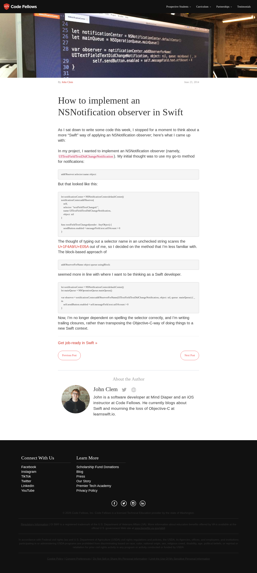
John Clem (67, 82)
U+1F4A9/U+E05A (73, 247)
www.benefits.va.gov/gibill (150, 528)
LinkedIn (27, 486)
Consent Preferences (78, 558)
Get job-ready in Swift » (77, 343)
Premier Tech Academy (93, 486)
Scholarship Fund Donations (97, 467)
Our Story (83, 481)
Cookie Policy (55, 558)
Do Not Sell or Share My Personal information (120, 558)
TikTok (26, 476)
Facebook (28, 467)
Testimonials (244, 6)
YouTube (27, 490)
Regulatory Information (34, 524)
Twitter (26, 481)
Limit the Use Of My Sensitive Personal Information (179, 558)
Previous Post (69, 355)
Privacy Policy (86, 490)
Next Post (190, 355)
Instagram (28, 472)
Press (80, 476)
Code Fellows (20, 6)
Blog (79, 472)
